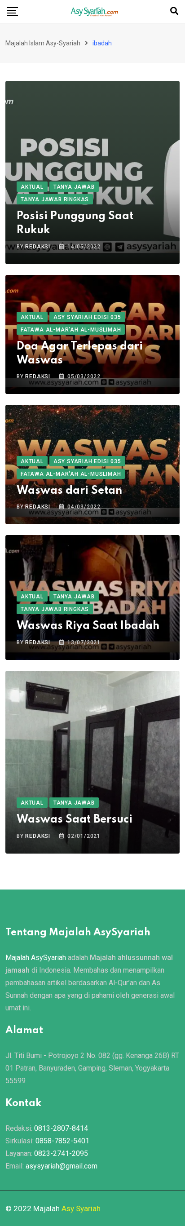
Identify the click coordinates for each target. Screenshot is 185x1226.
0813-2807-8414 (61, 1128)
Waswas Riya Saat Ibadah (88, 626)
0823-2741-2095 (61, 1153)
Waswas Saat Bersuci (74, 819)
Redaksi (37, 246)
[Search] (174, 11)
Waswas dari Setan (69, 490)
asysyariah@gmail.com (61, 1166)
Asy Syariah (81, 1208)
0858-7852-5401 (62, 1141)
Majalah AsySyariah (35, 957)
